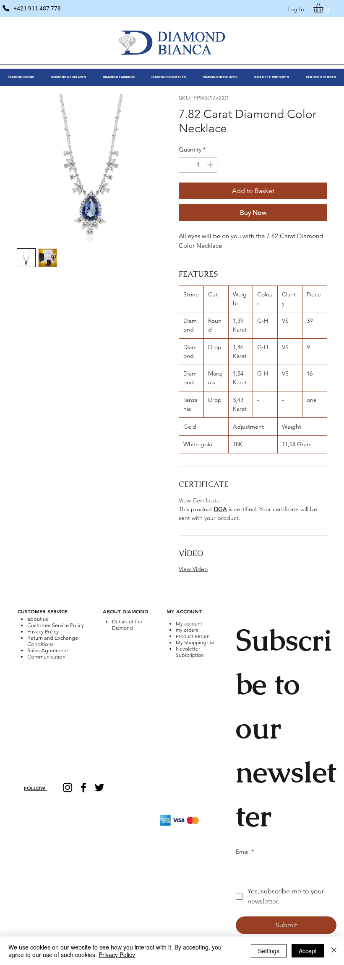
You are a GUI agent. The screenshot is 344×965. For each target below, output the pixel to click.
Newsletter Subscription (190, 652)
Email (245, 851)
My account (189, 623)
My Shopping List (195, 642)
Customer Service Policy (55, 625)
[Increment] (211, 164)
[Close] (334, 950)
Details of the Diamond (127, 624)
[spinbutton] (198, 164)
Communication (46, 657)
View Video (193, 569)
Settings (268, 951)
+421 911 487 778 (37, 8)
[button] (324, 8)
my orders (187, 630)
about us (37, 619)
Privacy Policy (43, 631)
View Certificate (199, 500)
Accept (308, 951)
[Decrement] (185, 164)
